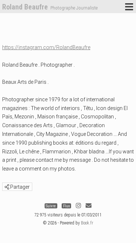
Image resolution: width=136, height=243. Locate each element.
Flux (66, 206)
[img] (7, 186)
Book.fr (87, 223)
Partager (19, 187)
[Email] (88, 206)
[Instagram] (78, 206)
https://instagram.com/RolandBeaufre (46, 47)
